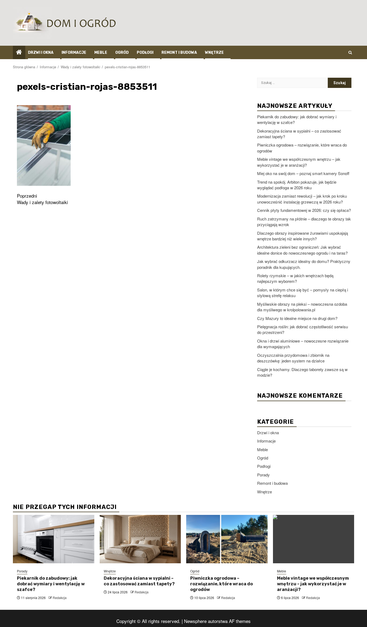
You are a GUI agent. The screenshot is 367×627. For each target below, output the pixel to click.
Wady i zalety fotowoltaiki (42, 199)
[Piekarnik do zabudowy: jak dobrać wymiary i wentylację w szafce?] (53, 539)
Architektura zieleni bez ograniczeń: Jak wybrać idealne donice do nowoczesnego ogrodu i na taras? (302, 249)
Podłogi (145, 52)
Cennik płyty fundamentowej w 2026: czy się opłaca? (304, 210)
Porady (263, 475)
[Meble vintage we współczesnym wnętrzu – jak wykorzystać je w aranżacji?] (313, 539)
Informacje (74, 52)
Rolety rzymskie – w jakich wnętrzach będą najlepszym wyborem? (295, 278)
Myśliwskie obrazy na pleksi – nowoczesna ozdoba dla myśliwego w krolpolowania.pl (302, 306)
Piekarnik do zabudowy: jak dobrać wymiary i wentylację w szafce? (51, 584)
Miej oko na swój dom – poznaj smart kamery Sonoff (303, 173)
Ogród (122, 52)
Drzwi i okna (40, 52)
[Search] (350, 52)
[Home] (19, 52)
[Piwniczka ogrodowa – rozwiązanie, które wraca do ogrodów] (227, 539)
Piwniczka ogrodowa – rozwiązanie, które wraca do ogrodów (221, 584)
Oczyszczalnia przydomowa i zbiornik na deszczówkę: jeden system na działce (293, 358)
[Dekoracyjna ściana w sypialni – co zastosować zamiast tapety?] (140, 539)
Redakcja (60, 597)
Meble (100, 52)
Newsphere (195, 621)
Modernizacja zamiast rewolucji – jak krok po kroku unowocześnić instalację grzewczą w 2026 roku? (302, 198)
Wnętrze (214, 52)
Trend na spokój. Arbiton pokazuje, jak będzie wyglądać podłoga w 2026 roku (296, 184)
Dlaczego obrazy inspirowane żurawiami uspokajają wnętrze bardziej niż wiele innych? (302, 235)
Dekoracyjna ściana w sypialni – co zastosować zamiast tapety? (139, 581)
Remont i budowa (179, 52)
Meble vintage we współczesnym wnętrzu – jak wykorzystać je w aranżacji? (298, 162)
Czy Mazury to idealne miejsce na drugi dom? (297, 318)
